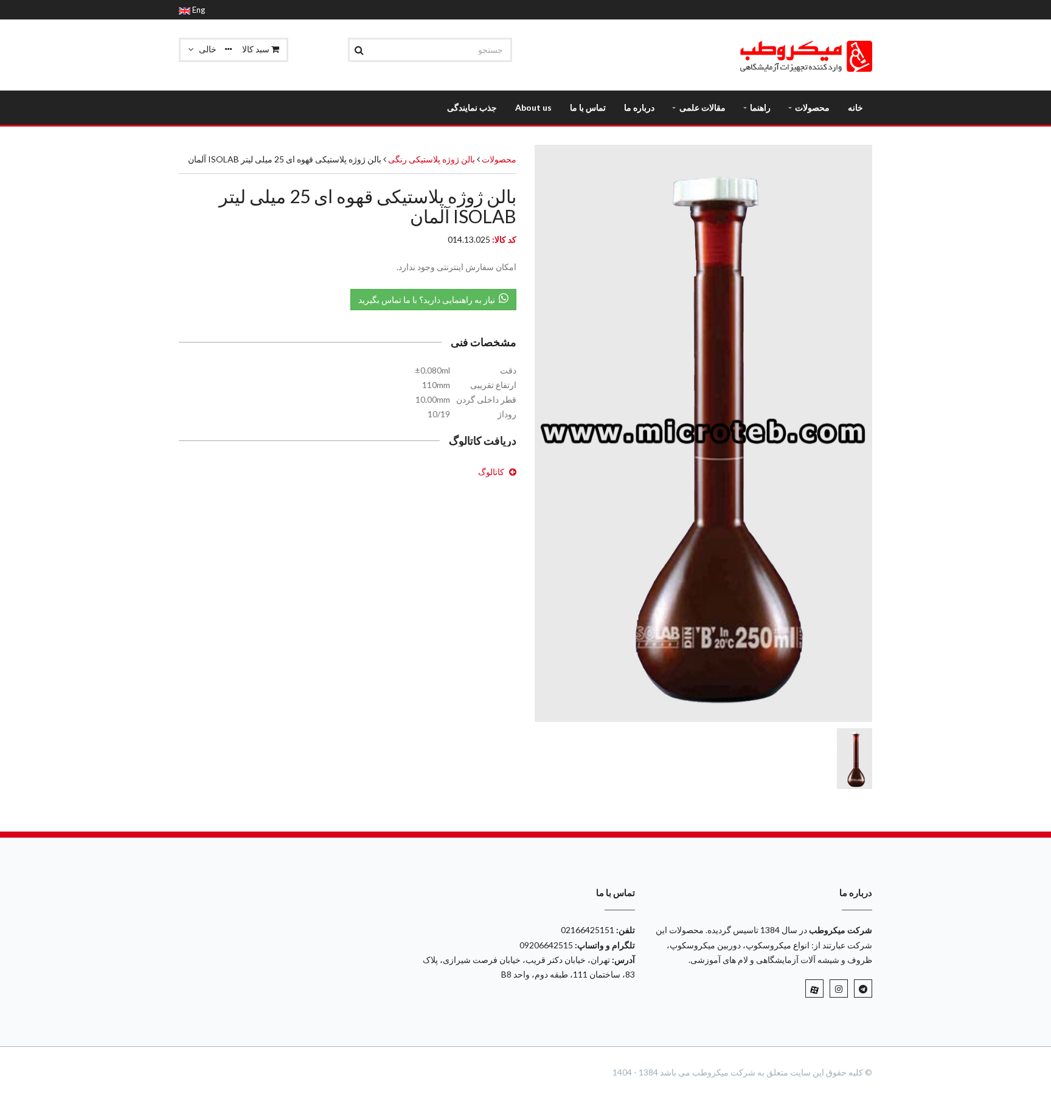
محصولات (499, 159)
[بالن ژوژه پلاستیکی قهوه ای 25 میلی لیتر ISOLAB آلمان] (703, 433)
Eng (197, 10)
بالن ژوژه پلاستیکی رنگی (430, 159)
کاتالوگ (491, 472)
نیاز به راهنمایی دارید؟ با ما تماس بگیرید (428, 299)
